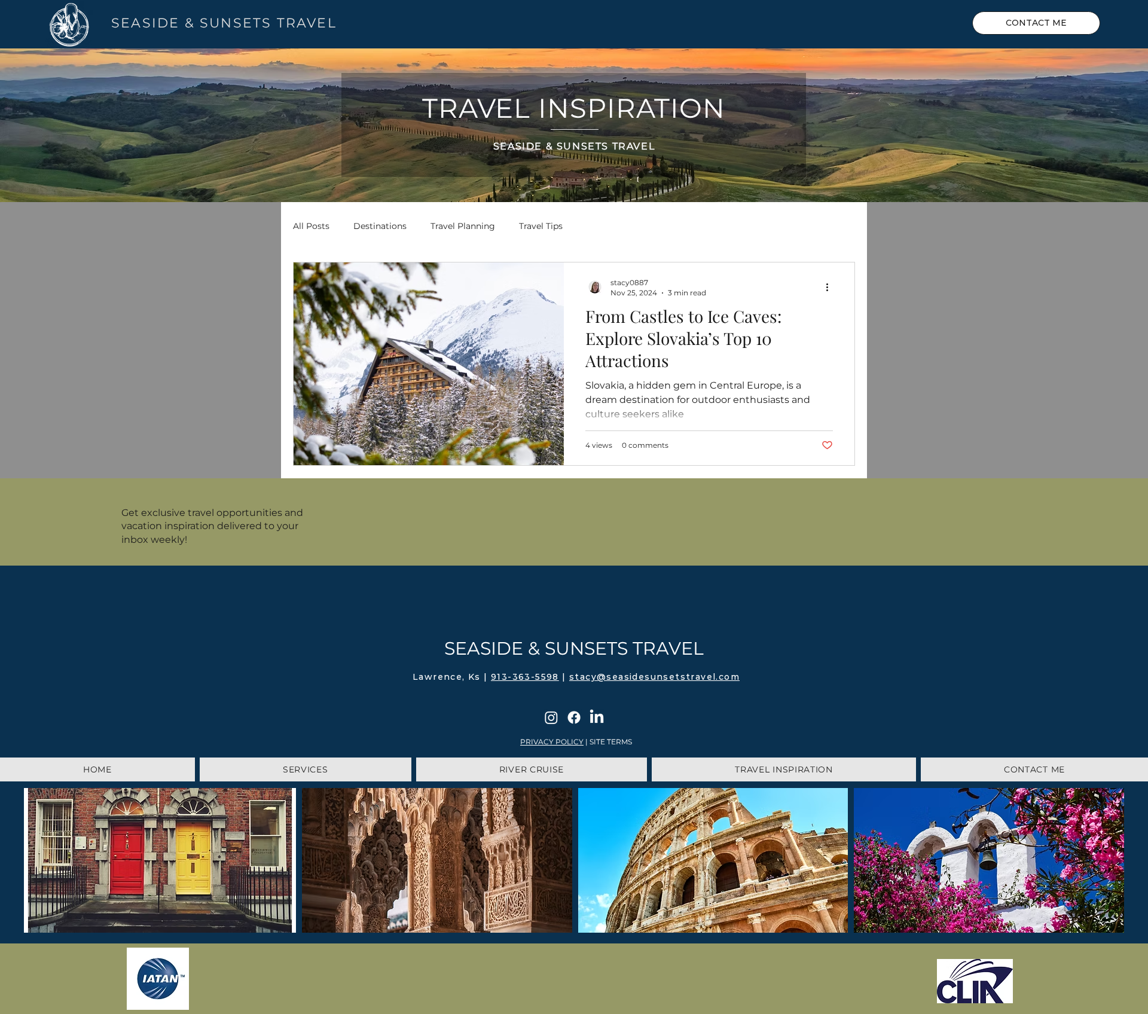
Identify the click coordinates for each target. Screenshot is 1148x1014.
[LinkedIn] (596, 717)
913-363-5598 (525, 676)
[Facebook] (574, 717)
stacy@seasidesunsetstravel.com (654, 676)
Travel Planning (462, 226)
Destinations (380, 226)
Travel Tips (541, 226)
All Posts (311, 226)
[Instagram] (551, 717)
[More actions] (831, 287)
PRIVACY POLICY (552, 741)
